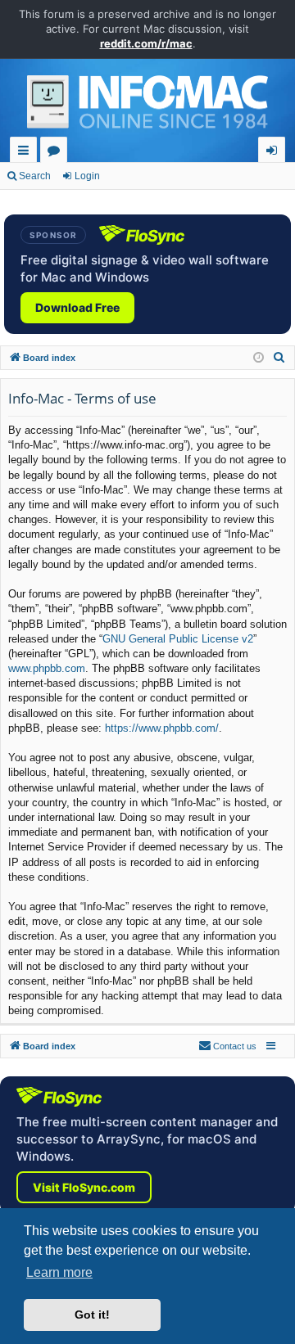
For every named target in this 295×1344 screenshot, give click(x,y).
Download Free (77, 307)
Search (35, 176)
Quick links (26, 152)
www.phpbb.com (46, 668)
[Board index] (147, 106)
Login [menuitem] (275, 152)
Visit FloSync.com (84, 1187)
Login (87, 176)
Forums (57, 152)
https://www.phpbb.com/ (162, 728)
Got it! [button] (92, 1314)
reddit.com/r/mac (146, 43)
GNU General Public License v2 (177, 639)
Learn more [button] (59, 1272)
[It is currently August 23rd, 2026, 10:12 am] (258, 358)
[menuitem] (279, 358)
